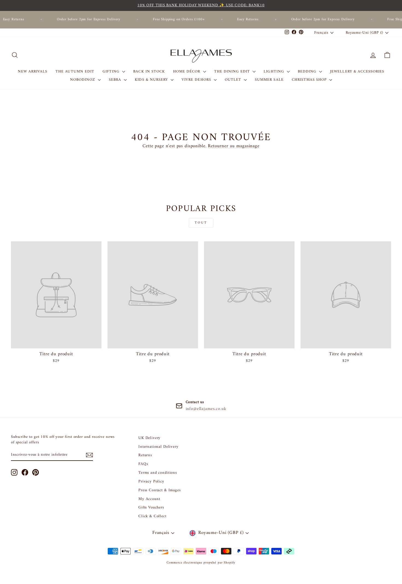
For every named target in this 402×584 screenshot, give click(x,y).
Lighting (274, 71)
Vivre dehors (197, 79)
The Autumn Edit (75, 71)
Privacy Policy (151, 481)
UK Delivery (149, 438)
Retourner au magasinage (234, 146)
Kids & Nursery (152, 79)
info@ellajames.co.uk (206, 409)
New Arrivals (33, 71)
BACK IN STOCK (149, 71)
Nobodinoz (83, 79)
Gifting (112, 71)
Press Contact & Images (159, 490)
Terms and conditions (157, 472)
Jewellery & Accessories (357, 71)
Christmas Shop (310, 79)
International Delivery (158, 446)
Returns (145, 455)
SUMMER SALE (269, 79)
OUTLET (234, 79)
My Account (149, 499)
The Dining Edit (233, 71)
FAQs (143, 464)
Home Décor (187, 71)
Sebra (116, 79)
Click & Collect (152, 516)
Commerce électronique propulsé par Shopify (201, 563)
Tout (201, 223)
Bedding (308, 71)
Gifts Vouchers (151, 507)
